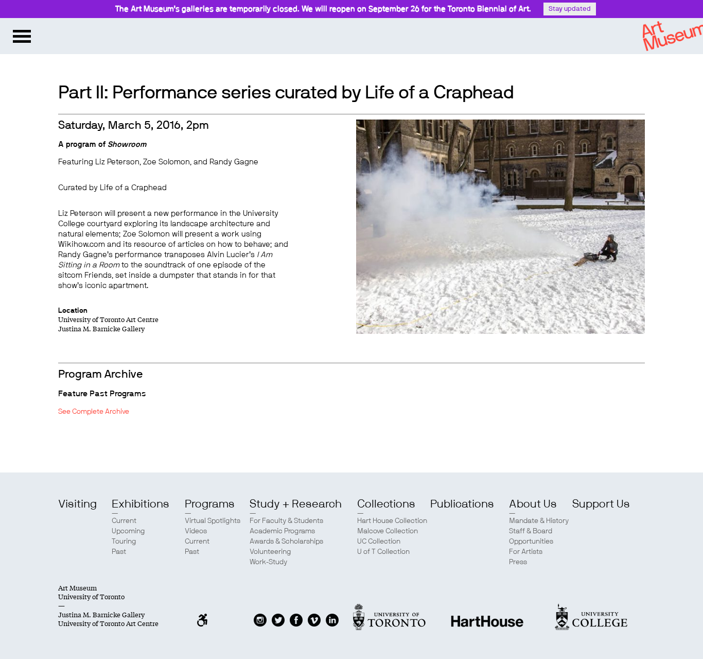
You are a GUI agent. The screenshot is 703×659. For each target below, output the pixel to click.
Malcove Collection (387, 531)
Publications (462, 504)
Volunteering (270, 551)
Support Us (601, 504)
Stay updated (570, 9)
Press (518, 562)
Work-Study (268, 562)
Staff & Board (530, 531)
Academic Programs (282, 531)
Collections (386, 504)
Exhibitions (140, 504)
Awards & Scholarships (286, 541)
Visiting (77, 504)
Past (119, 551)
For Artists (525, 551)
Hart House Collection (392, 521)
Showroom (127, 144)
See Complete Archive (93, 411)
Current (124, 521)
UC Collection (378, 541)
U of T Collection (383, 551)
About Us (533, 504)
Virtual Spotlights (212, 521)
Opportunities (531, 541)
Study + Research (296, 504)
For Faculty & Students (286, 521)
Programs (210, 504)
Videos (196, 531)
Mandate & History (539, 521)
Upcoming (128, 531)
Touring (124, 541)
